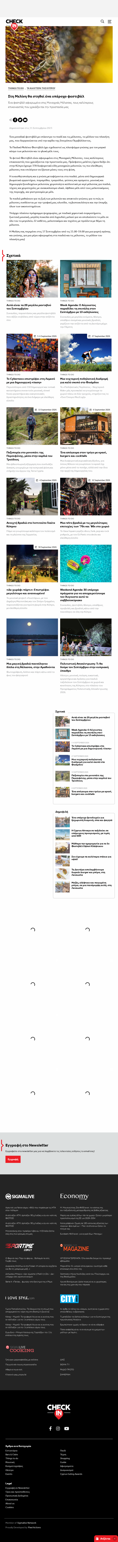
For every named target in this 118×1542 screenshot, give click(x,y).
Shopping (65, 1458)
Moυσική (10, 1462)
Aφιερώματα (66, 1466)
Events (8, 1474)
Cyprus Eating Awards (71, 1474)
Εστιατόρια (11, 1450)
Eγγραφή (13, 1159)
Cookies (9, 1507)
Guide (63, 1462)
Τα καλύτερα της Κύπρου (41, 88)
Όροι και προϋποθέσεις (17, 1491)
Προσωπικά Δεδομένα (16, 1495)
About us (10, 1503)
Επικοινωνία (11, 1499)
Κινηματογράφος (14, 1466)
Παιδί (63, 1450)
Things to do (13, 301)
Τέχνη (63, 1454)
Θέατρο (9, 1470)
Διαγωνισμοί (66, 1470)
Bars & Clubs (11, 1454)
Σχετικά (13, 255)
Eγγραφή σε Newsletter (17, 1488)
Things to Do (16, 88)
